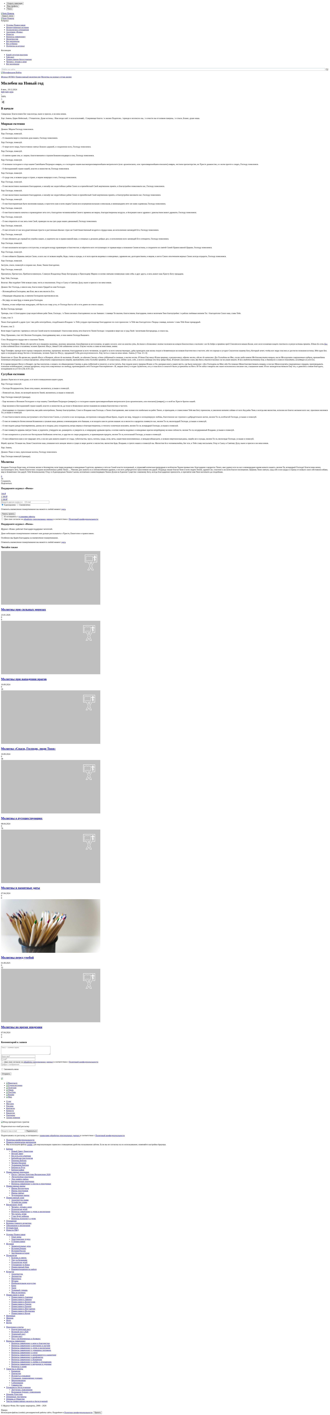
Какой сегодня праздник (17, 55)
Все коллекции (12, 64)
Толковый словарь (19, 1290)
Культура (10, 1272)
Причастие (16, 1373)
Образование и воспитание (18, 1225)
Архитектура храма (19, 1200)
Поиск (9, 9)
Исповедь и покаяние (20, 1376)
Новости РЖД (12, 1230)
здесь (63, 509)
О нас (8, 1101)
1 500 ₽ (4, 496)
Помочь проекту (8, 514)
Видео (9, 1323)
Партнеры (10, 1115)
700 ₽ (3, 494)
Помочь (10, 13)
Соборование (17, 1383)
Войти (19, 72)
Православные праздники (17, 1172)
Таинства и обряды (14, 1369)
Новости (10, 34)
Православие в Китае (20, 1313)
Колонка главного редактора (18, 1223)
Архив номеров (13, 1117)
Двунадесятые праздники (22, 1177)
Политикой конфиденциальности (83, 519)
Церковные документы (16, 1397)
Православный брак (20, 1267)
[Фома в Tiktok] (10, 1090)
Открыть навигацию (15, 3)
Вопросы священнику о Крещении (26, 1359)
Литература (16, 1276)
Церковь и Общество (15, 1399)
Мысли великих (18, 1292)
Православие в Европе (21, 1306)
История (10, 1244)
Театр (13, 1288)
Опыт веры (16, 1237)
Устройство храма (19, 1202)
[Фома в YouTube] (11, 1092)
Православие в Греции (21, 1304)
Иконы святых (17, 1193)
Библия (9, 1149)
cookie (29, 1144)
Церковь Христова (14, 1394)
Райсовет (10, 57)
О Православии (18, 1241)
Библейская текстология (22, 1158)
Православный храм (15, 1198)
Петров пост (16, 1336)
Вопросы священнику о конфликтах (27, 1357)
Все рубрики (11, 44)
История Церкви (18, 1248)
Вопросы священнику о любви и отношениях (31, 1362)
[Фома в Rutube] (10, 1095)
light (3, 92)
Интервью (10, 1316)
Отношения (11, 1221)
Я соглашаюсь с (19, 516)
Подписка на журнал (15, 46)
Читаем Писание (18, 1163)
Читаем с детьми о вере (16, 62)
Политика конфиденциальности (20, 1140)
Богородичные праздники (22, 1181)
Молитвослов (12, 39)
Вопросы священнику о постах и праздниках (31, 1184)
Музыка (14, 1281)
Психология (11, 1255)
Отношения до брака (20, 1265)
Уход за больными (19, 1260)
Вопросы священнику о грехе (24, 1352)
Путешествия (12, 1228)
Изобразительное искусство (23, 1283)
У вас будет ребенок (20, 1216)
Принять (97, 1413)
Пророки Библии (18, 1160)
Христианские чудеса (20, 1239)
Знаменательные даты (21, 1246)
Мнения (9, 1318)
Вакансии (10, 1113)
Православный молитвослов (28, 77)
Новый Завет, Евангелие (22, 1151)
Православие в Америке (22, 1297)
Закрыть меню (7, 16)
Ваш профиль (12, 6)
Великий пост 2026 (19, 1332)
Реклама (9, 1106)
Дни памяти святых (20, 1179)
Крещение (15, 1371)
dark (7, 92)
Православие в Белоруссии (23, 1302)
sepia (11, 92)
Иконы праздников (19, 1191)
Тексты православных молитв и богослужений (27, 1401)
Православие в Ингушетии (23, 1309)
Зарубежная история (20, 1253)
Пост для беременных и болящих (25, 1339)
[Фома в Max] (9, 1097)
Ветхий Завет (17, 1153)
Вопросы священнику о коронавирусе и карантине (33, 1355)
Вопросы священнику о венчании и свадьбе (30, 1345)
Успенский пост (18, 1334)
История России (18, 1251)
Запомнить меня (11, 1069)
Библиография (17, 1170)
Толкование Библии (20, 1165)
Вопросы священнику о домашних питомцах (31, 1350)
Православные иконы (15, 1186)
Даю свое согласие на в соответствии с (51, 519)
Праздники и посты (15, 1327)
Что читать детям (18, 1214)
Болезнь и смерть (18, 1258)
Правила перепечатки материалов (21, 1142)
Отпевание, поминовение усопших (26, 1378)
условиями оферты (26, 516)
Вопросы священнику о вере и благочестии (30, 1343)
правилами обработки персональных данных (60, 1135)
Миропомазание (18, 1380)
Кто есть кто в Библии (21, 1156)
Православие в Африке (21, 1299)
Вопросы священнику (16, 37)
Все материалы (12, 41)
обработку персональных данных (38, 519)
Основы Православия (15, 25)
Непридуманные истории (17, 27)
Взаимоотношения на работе (24, 1269)
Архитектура (17, 1274)
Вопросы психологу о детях (23, 1218)
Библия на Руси (18, 1167)
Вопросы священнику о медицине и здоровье (31, 1364)
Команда (10, 1111)
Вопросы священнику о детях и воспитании (30, 1211)
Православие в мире (15, 1295)
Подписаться (31, 1131)
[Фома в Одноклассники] (14, 1085)
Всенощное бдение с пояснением (26, 1392)
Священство (16, 1385)
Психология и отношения (17, 30)
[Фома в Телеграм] (11, 1088)
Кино (13, 1285)
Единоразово (10, 505)
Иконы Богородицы (20, 1188)
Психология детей (19, 1209)
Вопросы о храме (19, 1366)
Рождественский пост (21, 1329)
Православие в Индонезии (23, 1311)
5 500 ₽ (4, 499)
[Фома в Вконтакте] (11, 1083)
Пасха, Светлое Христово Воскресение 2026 (31, 1174)
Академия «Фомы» (14, 32)
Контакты (10, 1108)
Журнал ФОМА (8, 77)
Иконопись (16, 1278)
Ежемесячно (24, 505)
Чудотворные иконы (20, 1195)
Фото (8, 1320)
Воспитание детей (14, 1204)
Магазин (10, 1104)
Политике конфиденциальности (78, 1412)
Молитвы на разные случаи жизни (56, 77)
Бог (325, 344)
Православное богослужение (19, 59)
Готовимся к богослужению (18, 1387)
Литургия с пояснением (21, 1390)
